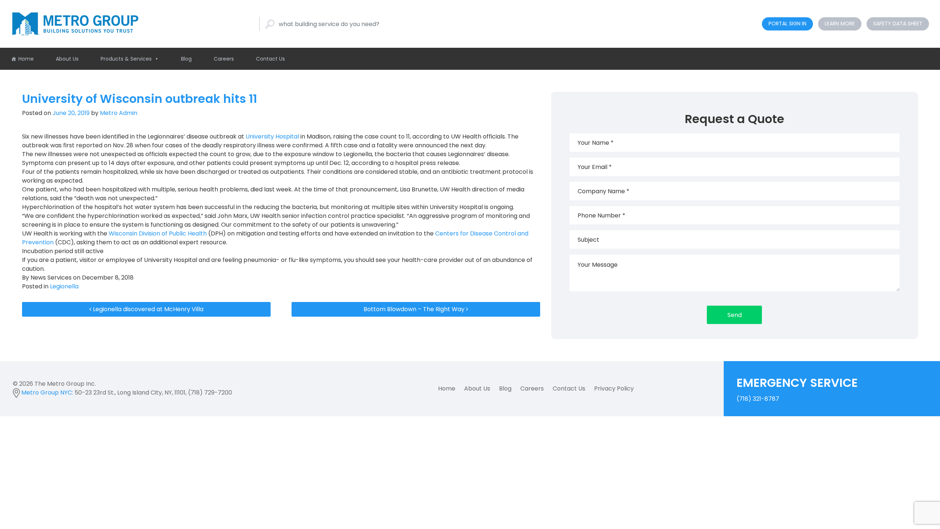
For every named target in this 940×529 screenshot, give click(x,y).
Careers (224, 58)
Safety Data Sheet (897, 23)
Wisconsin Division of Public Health (158, 233)
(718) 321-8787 (797, 388)
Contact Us (270, 58)
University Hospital (272, 136)
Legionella (64, 286)
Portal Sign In (787, 23)
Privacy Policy (614, 388)
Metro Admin (117, 113)
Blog (186, 58)
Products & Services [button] (126, 58)
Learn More (840, 23)
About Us (67, 58)
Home (26, 58)
